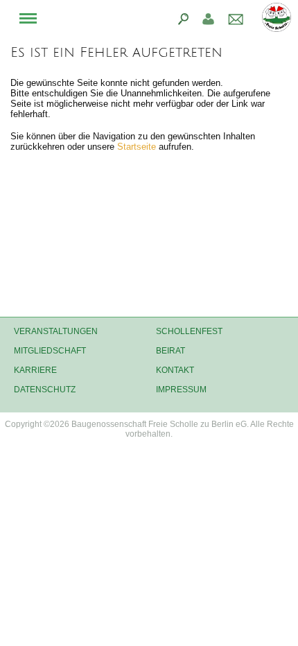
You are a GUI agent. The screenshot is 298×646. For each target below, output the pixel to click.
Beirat (170, 351)
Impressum (181, 389)
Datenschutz (45, 389)
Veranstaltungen (56, 331)
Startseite (138, 146)
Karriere (35, 370)
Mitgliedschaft (50, 351)
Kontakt (175, 370)
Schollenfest (189, 331)
